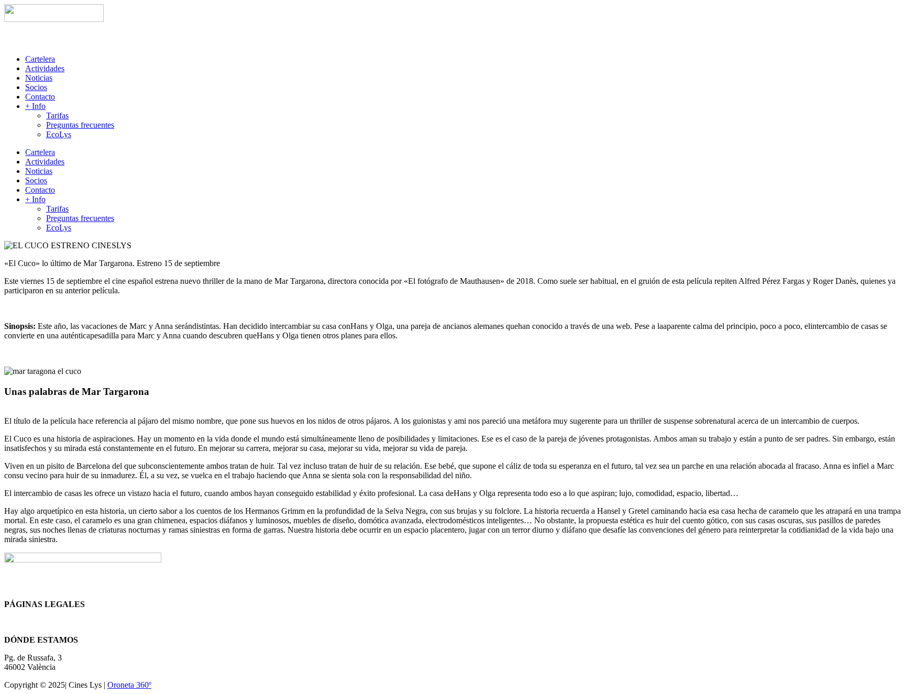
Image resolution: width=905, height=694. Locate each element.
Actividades (44, 68)
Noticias (38, 77)
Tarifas (57, 115)
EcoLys (58, 134)
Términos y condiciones (43, 622)
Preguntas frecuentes (80, 124)
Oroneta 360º (129, 684)
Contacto (40, 96)
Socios (36, 87)
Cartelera (40, 58)
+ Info (35, 106)
